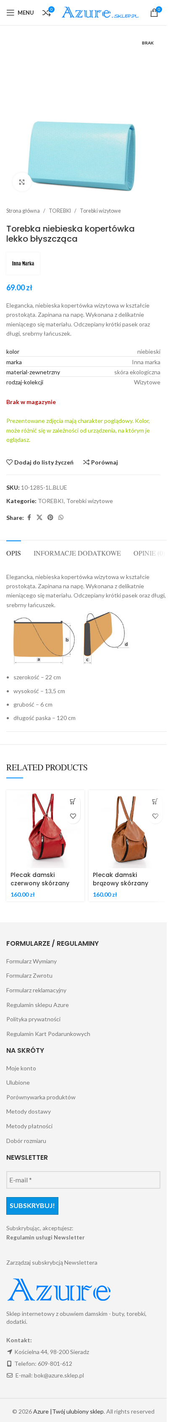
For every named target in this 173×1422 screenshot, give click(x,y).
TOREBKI (60, 211)
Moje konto (21, 1068)
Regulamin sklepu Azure (37, 1004)
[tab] (13, 552)
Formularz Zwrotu (29, 975)
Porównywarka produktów (41, 1097)
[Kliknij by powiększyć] (22, 181)
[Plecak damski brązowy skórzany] (128, 829)
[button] (73, 801)
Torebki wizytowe (100, 211)
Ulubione (18, 1082)
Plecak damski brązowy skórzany (120, 879)
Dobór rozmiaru (26, 1140)
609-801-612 (55, 1363)
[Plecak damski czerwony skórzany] (45, 829)
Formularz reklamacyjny (36, 990)
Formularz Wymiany (31, 961)
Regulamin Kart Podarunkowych (48, 1033)
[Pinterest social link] (50, 517)
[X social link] (39, 517)
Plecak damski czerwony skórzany (39, 879)
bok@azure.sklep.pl (59, 1375)
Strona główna (23, 211)
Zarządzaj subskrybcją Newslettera (51, 1262)
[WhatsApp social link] (61, 517)
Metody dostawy (28, 1111)
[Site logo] (102, 12)
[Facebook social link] (29, 517)
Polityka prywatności (33, 1019)
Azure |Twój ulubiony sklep (68, 1411)
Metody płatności (29, 1126)
